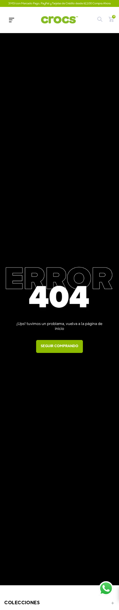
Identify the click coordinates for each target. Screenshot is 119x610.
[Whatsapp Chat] (106, 588)
